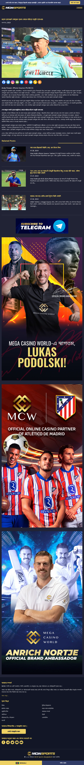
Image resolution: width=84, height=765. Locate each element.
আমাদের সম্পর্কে (46, 711)
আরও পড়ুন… (5, 695)
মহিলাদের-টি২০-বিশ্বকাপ (8, 717)
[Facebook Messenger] (22, 82)
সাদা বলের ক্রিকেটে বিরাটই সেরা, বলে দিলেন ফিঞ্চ (45, 147)
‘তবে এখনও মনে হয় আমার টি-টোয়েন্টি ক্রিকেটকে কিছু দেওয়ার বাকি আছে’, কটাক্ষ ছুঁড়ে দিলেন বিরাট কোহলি (55, 172)
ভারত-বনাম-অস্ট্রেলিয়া (47, 708)
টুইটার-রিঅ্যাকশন (46, 705)
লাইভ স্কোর (63, 763)
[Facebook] (4, 82)
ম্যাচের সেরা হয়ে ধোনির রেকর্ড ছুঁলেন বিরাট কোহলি (45, 196)
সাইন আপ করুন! (75, 3)
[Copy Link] (35, 82)
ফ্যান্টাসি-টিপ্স (5, 711)
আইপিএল (4, 714)
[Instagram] (13, 82)
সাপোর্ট (3, 720)
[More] (40, 82)
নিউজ (3, 705)
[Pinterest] (26, 82)
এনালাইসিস (45, 717)
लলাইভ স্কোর (5, 708)
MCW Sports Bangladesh (43, 757)
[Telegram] (31, 82)
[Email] (17, 82)
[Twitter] (8, 82)
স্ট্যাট (43, 714)
